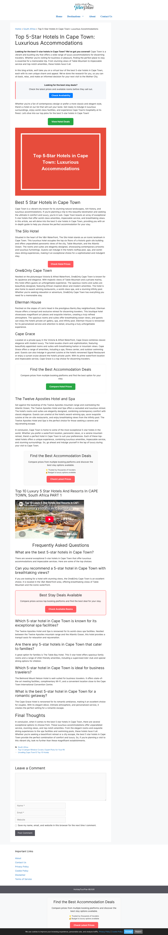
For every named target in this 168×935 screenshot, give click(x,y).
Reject (138, 931)
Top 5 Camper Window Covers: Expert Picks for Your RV (41, 750)
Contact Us (106, 16)
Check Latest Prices (60, 479)
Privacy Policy (22, 866)
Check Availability (61, 95)
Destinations (73, 16)
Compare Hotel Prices (60, 386)
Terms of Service (23, 879)
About (92, 16)
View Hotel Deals (61, 121)
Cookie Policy (21, 871)
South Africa (29, 29)
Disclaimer (20, 875)
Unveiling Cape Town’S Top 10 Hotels (33, 752)
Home (59, 16)
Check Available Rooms (61, 609)
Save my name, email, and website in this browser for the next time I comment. (57, 825)
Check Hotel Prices (60, 264)
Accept (128, 931)
